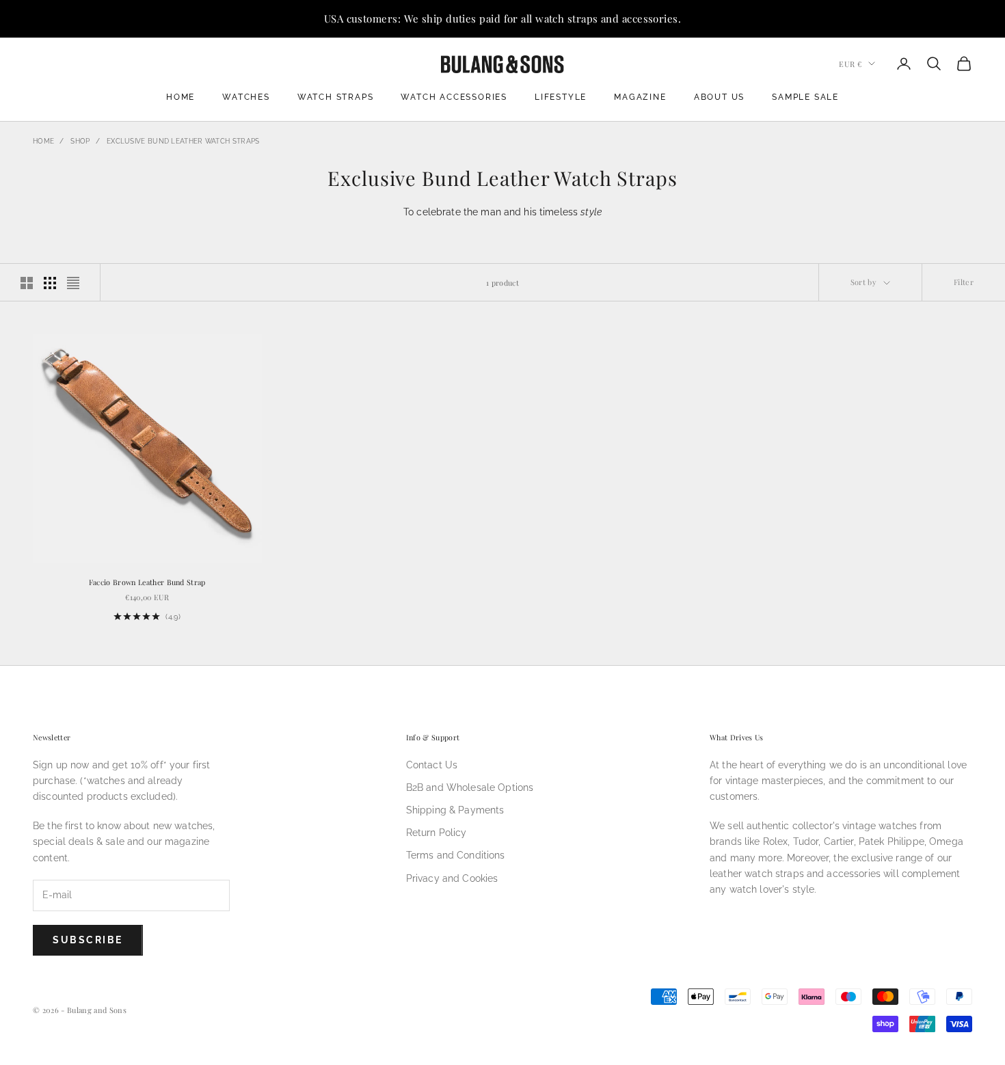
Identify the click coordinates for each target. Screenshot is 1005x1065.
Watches (246, 97)
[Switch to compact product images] (73, 283)
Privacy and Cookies (452, 878)
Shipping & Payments (455, 810)
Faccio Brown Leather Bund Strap (147, 582)
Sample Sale (805, 97)
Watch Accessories (454, 97)
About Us (719, 97)
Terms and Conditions (455, 855)
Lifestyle (561, 97)
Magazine (640, 97)
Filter (964, 282)
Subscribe (88, 939)
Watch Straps (335, 97)
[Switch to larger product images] (27, 283)
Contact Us (431, 764)
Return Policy (436, 832)
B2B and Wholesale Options (470, 787)
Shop (80, 141)
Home (180, 97)
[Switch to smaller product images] (50, 283)
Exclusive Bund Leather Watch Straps (183, 141)
